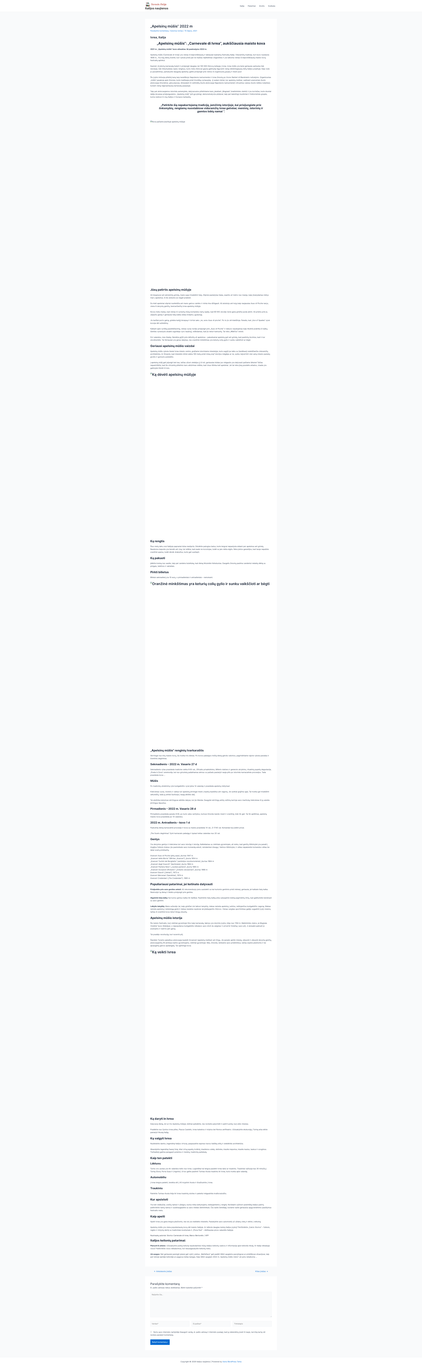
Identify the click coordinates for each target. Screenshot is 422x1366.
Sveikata (271, 6)
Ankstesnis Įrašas (163, 1271)
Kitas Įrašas (261, 1271)
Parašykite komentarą (159, 31)
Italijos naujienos (156, 8)
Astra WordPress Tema (232, 1362)
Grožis (262, 6)
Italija (242, 6)
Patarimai (252, 6)
